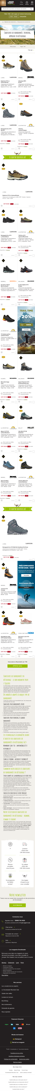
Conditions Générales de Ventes (17, 1056)
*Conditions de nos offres (16, 1053)
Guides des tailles (7, 993)
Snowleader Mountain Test (11, 1072)
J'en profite (23, 16)
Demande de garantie (8, 1008)
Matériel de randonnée (10, 22)
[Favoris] (1, 99)
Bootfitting (5, 1001)
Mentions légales (17, 1062)
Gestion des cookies (24, 1059)
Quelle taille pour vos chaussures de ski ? (18, 1082)
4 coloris (8, 143)
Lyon (17, 962)
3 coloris (25, 253)
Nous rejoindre (6, 1012)
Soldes (11, 1070)
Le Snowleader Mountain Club (10, 990)
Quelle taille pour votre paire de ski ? (18, 1080)
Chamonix (11, 962)
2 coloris (8, 250)
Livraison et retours (7, 997)
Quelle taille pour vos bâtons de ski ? (18, 1084)
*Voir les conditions (26, 351)
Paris (22, 962)
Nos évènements (7, 1004)
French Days (25, 1070)
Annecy (4, 962)
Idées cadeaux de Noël (26, 1072)
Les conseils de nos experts (10, 986)
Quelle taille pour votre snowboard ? (18, 1086)
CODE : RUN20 (13, 16)
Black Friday (17, 1070)
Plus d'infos (5, 975)
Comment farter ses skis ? (18, 1089)
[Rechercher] (32, 7)
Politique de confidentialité (11, 1059)
